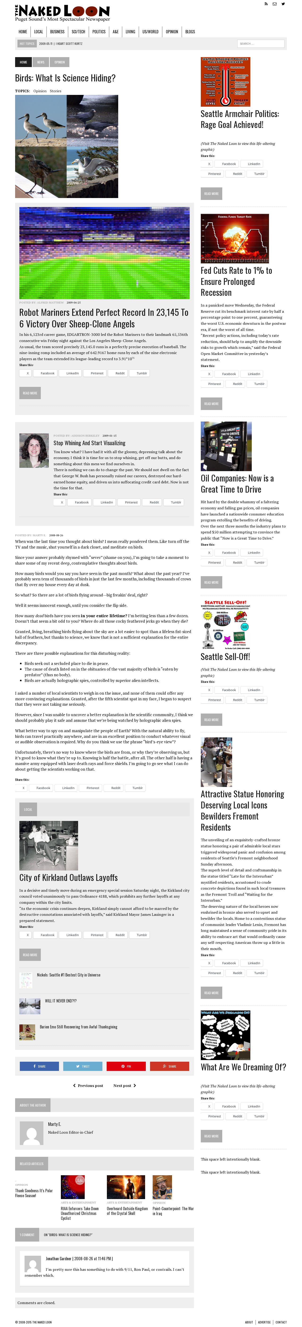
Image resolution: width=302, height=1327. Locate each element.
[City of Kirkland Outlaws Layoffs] (48, 867)
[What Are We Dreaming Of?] (225, 1057)
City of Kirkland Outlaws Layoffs (68, 877)
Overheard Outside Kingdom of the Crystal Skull (127, 1211)
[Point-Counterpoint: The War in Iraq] (162, 1196)
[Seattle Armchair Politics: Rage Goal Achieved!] (225, 103)
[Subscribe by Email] (274, 3)
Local (38, 31)
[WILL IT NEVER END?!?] (29, 1011)
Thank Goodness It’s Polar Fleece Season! (34, 1193)
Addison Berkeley (85, 435)
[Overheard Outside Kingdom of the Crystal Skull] (126, 1196)
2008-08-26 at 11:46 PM (92, 1258)
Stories (55, 91)
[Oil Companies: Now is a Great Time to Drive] (226, 467)
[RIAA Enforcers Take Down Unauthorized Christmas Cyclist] (73, 1196)
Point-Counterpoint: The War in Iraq (173, 1211)
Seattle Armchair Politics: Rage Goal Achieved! (240, 119)
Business (57, 31)
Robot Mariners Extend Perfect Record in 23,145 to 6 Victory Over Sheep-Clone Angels (104, 317)
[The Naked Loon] (151, 13)
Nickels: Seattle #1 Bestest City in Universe (68, 975)
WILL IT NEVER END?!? (61, 1001)
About (249, 1322)
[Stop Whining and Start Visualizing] (34, 464)
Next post (122, 1085)
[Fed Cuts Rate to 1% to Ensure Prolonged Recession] (235, 260)
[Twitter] (283, 3)
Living (130, 31)
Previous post (90, 1085)
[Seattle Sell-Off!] (225, 646)
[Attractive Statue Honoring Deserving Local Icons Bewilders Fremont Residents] (216, 783)
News (40, 61)
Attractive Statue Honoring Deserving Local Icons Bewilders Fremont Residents (242, 810)
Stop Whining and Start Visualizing (89, 442)
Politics (98, 31)
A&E (115, 31)
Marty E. (39, 535)
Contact (281, 1322)
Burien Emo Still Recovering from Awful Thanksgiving (78, 1027)
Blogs (190, 31)
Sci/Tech (78, 31)
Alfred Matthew (50, 302)
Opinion (172, 31)
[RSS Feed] (266, 3)
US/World (151, 31)
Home (23, 31)
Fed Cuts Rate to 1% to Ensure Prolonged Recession (236, 281)
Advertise (264, 1322)
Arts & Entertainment (78, 1202)
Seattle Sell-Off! (225, 656)
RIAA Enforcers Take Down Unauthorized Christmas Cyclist (80, 1213)
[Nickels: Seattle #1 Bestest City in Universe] (25, 985)
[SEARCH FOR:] (261, 43)
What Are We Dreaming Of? (243, 1066)
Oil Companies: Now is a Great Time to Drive (237, 483)
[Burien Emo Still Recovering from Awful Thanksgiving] (27, 1037)
